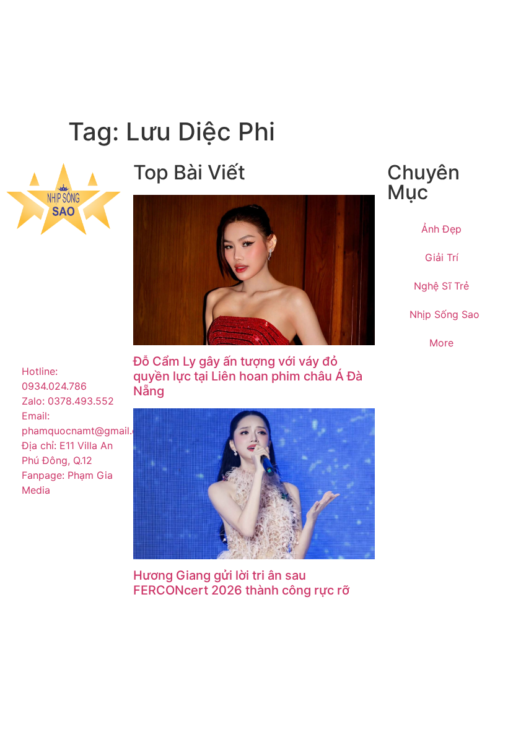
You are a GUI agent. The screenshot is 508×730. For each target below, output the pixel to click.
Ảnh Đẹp (441, 229)
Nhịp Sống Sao (444, 314)
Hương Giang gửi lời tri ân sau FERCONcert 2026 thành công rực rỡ (241, 583)
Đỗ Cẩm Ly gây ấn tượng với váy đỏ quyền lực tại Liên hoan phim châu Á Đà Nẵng (247, 376)
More (441, 343)
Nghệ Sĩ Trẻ (441, 286)
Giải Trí (441, 257)
